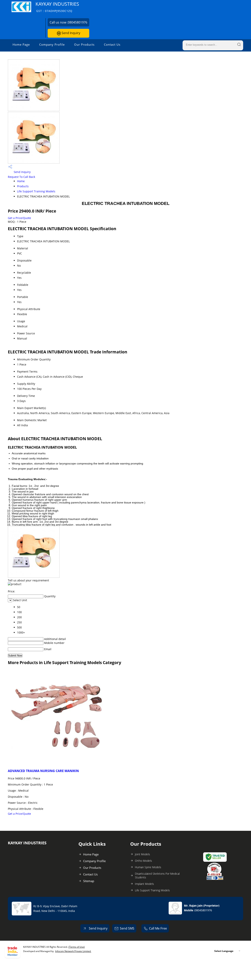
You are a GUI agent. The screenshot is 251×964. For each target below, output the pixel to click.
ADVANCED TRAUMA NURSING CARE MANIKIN (43, 771)
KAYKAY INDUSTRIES (57, 7)
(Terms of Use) (76, 947)
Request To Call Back (21, 177)
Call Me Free (158, 928)
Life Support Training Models (36, 191)
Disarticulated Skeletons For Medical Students (157, 875)
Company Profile (52, 44)
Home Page (21, 44)
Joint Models (142, 854)
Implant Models (144, 884)
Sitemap (88, 881)
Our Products (84, 44)
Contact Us (112, 44)
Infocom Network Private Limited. (73, 951)
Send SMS (127, 928)
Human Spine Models (148, 867)
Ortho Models (143, 861)
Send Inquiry (70, 33)
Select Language (223, 951)
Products (23, 186)
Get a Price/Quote (19, 218)
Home (21, 181)
